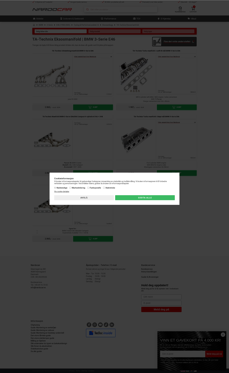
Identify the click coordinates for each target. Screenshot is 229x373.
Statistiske (110, 188)
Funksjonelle (95, 188)
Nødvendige (62, 188)
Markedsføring (78, 188)
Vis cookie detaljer (61, 191)
